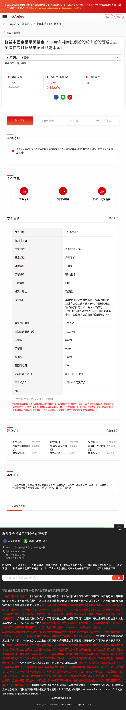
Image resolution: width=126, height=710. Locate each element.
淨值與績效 (47, 120)
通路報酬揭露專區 (106, 568)
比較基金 (111, 218)
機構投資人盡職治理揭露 (25, 568)
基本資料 (20, 120)
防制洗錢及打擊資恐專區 (44, 565)
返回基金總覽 (13, 32)
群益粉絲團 (14, 541)
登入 (119, 16)
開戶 (108, 16)
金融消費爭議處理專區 (99, 565)
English (22, 565)
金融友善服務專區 (72, 565)
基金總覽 (27, 23)
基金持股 (74, 120)
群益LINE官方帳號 (38, 541)
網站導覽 (7, 565)
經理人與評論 (103, 120)
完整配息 (111, 430)
